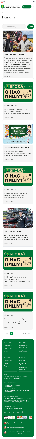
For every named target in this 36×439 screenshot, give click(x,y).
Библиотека (22, 342)
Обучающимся (8, 348)
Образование (8, 360)
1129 (24, 333)
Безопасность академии (23, 368)
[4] (9, 412)
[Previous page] (7, 333)
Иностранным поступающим (23, 346)
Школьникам (7, 342)
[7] (22, 412)
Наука (6, 363)
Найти (31, 27)
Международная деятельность (24, 350)
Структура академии (10, 366)
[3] (5, 412)
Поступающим (8, 345)
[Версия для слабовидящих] (30, 2)
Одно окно (22, 360)
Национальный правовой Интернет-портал (19, 432)
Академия (7, 357)
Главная (4, 13)
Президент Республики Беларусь (17, 423)
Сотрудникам (8, 351)
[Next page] (29, 333)
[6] (18, 412)
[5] (13, 412)
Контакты (22, 357)
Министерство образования (15, 427)
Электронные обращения (23, 364)
